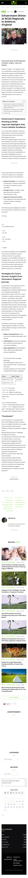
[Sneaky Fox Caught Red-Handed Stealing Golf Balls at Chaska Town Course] (14, 651)
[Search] (25, 3)
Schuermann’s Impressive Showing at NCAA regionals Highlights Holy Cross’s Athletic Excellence (14, 105)
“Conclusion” (7, 113)
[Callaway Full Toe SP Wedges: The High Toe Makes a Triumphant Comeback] (14, 579)
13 (14, 801)
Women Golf (5, 847)
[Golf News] (14, 2)
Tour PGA (4, 839)
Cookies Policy (17, 860)
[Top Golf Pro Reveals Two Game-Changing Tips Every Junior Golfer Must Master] (14, 602)
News (3, 11)
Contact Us (16, 857)
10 (5, 801)
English (7, 704)
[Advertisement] (14, 731)
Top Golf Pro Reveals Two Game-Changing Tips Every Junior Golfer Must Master (14, 615)
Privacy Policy (17, 865)
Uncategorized (5, 844)
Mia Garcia (21, 11)
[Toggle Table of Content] (23, 101)
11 (8, 801)
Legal (15, 859)
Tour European (5, 837)
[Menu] (3, 3)
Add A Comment (14, 697)
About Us (9, 857)
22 (19, 804)
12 (11, 801)
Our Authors (8, 859)
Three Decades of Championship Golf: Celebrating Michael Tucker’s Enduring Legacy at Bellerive (13, 566)
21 (17, 804)
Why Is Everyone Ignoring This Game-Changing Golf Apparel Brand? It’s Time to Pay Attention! (14, 689)
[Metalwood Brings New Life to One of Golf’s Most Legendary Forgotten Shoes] (14, 627)
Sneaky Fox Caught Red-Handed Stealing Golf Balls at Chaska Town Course (12, 664)
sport (12, 491)
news (7, 491)
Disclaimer (16, 863)
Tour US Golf (5, 842)
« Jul (3, 815)
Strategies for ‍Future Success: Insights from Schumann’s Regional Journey (14, 110)
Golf (3, 491)
